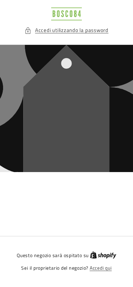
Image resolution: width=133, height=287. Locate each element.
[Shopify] (103, 255)
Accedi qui (101, 268)
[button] (66, 30)
